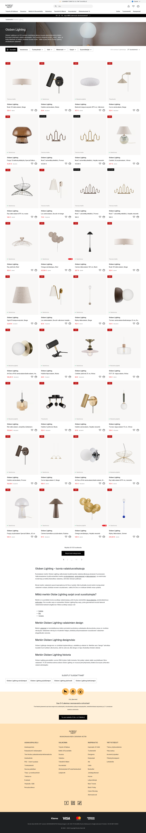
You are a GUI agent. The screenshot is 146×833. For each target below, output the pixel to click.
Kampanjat (137, 11)
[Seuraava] (141, 680)
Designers (91, 754)
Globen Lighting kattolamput (86, 681)
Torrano (41, 616)
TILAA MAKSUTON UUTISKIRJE (73, 717)
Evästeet (27, 780)
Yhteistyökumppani (113, 758)
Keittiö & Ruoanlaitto (36, 11)
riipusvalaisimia (91, 600)
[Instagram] (73, 803)
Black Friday (92, 787)
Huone (90, 776)
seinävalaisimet (79, 576)
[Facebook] (66, 803)
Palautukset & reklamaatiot (33, 751)
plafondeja (38, 602)
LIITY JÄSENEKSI (69, 1)
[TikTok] (79, 803)
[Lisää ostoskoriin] (36, 110)
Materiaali (59, 49)
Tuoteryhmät (36, 49)
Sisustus (23, 11)
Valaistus (48, 11)
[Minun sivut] (128, 6)
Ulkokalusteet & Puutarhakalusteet (70, 769)
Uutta (118, 11)
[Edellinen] (5, 680)
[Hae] (55, 6)
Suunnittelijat (84, 49)
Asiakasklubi (28, 758)
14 (76, 560)
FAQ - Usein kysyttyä (31, 762)
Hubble (40, 611)
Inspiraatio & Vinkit (94, 747)
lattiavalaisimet (91, 576)
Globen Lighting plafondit (63, 681)
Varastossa (24, 49)
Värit (48, 49)
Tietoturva (27, 776)
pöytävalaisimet (69, 576)
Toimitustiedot (29, 765)
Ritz (39, 613)
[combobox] (136, 1)
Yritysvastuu (111, 751)
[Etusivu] (9, 6)
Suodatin (13, 50)
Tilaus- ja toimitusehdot (32, 773)
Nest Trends (92, 784)
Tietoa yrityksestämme (114, 747)
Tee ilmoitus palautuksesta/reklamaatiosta (38, 754)
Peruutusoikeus (29, 787)
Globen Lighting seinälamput (17, 681)
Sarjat (72, 49)
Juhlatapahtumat (93, 773)
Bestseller (91, 769)
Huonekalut (72, 11)
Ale (89, 762)
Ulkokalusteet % (84, 11)
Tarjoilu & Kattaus (11, 11)
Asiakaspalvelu (29, 747)
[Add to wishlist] (32, 110)
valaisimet (43, 628)
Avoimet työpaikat (112, 754)
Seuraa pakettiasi (30, 769)
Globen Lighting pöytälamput (40, 681)
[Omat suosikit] (133, 6)
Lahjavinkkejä (92, 780)
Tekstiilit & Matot (60, 11)
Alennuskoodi (92, 795)
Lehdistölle (110, 762)
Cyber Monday (93, 791)
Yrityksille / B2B (29, 784)
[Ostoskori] (138, 6)
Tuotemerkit (126, 11)
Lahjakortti (62, 773)
